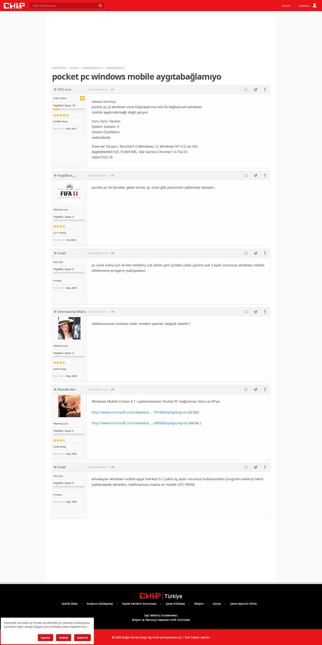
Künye (217, 603)
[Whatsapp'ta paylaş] (246, 89)
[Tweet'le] (255, 89)
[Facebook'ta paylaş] (265, 89)
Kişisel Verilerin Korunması (139, 603)
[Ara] (100, 5)
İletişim (199, 603)
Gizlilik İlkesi (70, 603)
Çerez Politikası (175, 603)
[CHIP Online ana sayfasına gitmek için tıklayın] (14, 7)
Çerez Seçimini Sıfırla (243, 603)
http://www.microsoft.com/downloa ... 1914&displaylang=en (139, 412)
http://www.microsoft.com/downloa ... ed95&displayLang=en (140, 423)
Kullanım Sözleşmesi (100, 603)
